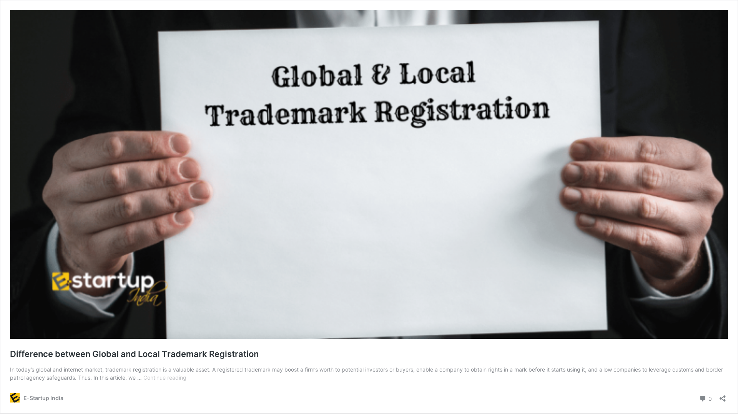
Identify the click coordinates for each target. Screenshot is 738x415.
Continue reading (164, 377)
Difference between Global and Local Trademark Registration (134, 354)
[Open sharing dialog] (722, 396)
